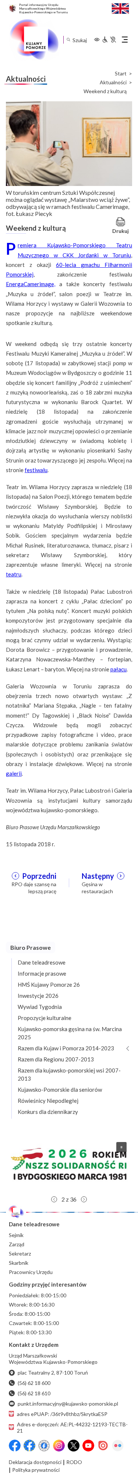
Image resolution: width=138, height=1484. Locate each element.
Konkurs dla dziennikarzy (48, 1111)
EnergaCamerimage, (30, 284)
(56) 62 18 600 (34, 1383)
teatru (13, 574)
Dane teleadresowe (42, 962)
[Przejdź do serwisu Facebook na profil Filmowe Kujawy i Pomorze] (44, 1445)
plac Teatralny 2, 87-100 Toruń (53, 1372)
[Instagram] (59, 1445)
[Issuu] (103, 1445)
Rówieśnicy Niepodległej (48, 1100)
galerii (14, 773)
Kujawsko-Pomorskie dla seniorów (60, 1089)
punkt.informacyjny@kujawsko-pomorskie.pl (68, 1403)
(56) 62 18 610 (34, 1393)
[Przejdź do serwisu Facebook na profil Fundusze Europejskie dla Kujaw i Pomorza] (29, 1445)
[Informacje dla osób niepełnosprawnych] (109, 40)
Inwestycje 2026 (38, 995)
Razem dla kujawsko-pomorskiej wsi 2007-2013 (69, 1074)
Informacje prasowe (42, 973)
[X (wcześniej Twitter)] (73, 1445)
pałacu (118, 669)
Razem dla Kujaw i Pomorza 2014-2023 (66, 1048)
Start (121, 73)
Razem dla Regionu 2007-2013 (56, 1059)
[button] (69, 1164)
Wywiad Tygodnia (40, 1006)
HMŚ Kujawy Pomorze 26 (49, 984)
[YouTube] (88, 1445)
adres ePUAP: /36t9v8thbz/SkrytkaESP (62, 1414)
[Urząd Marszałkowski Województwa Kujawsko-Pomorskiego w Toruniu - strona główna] (34, 39)
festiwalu (36, 470)
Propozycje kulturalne (44, 1017)
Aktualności (113, 82)
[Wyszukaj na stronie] (68, 40)
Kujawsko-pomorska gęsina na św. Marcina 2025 (70, 1033)
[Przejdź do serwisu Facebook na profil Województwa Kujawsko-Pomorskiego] (15, 1445)
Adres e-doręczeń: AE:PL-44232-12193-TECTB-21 (72, 1427)
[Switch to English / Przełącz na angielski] (120, 7)
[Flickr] (118, 1445)
